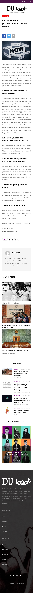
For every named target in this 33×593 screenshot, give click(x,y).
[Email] (18, 239)
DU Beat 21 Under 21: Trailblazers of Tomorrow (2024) (16, 454)
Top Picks (5, 16)
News (4, 545)
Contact (4, 521)
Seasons (4, 564)
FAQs (4, 526)
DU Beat (6, 29)
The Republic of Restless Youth (12, 303)
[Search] (30, 1)
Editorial (5, 554)
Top (17, 589)
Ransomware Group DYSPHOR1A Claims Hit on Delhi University (22, 400)
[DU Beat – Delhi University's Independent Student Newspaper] (16, 9)
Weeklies (5, 559)
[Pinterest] (15, 239)
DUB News (17, 369)
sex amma (17, 408)
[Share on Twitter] (9, 36)
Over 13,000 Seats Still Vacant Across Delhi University (21, 373)
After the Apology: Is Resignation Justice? (15, 350)
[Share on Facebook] (4, 36)
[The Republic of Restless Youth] (16, 291)
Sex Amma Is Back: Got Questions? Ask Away (21, 411)
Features (16, 448)
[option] (16, 444)
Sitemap (4, 531)
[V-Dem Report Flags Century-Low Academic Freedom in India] (16, 314)
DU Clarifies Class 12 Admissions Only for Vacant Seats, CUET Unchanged (20, 387)
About (4, 517)
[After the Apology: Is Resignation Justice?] (16, 338)
